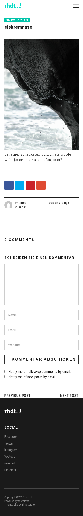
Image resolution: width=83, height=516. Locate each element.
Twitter (8, 443)
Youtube (9, 456)
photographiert (17, 19)
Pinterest (10, 470)
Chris (22, 203)
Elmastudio (28, 504)
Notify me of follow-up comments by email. (39, 371)
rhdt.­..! (12, 6)
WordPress (24, 501)
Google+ (9, 463)
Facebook (10, 437)
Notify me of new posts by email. (32, 377)
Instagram (11, 450)
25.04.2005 (21, 207)
